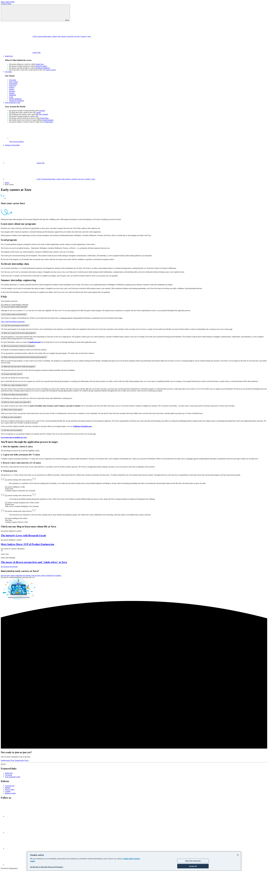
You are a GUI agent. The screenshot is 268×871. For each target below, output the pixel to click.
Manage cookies (10, 793)
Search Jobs (36, 52)
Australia (42, 110)
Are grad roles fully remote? (12, 374)
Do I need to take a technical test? (14, 314)
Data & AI (12, 85)
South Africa (44, 118)
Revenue (12, 91)
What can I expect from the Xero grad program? (18, 333)
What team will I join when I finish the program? (18, 366)
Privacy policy (10, 789)
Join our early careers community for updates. (31, 575)
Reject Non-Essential (193, 861)
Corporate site (9, 786)
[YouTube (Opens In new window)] (20, 849)
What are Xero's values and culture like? (16, 402)
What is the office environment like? (14, 394)
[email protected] (35, 342)
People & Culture (41, 66)
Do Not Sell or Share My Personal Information (46, 867)
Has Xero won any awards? (12, 430)
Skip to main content (7, 2)
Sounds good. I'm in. (15, 760)
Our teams (12, 80)
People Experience (15, 99)
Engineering (13, 84)
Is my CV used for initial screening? (14, 307)
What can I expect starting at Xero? (14, 385)
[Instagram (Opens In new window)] (20, 865)
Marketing (12, 95)
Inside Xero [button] (9, 56)
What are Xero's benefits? (11, 417)
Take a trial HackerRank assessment (13, 321)
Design (11, 89)
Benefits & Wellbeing (42, 68)
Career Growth (51, 70)
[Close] (238, 855)
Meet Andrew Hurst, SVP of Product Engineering (27, 544)
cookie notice (128, 858)
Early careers (13, 82)
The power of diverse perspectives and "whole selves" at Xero (34, 562)
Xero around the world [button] (12, 102)
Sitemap (7, 787)
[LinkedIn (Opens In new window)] (20, 832)
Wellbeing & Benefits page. (82, 426)
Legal (11, 97)
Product (11, 87)
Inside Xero (40, 64)
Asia (36, 116)
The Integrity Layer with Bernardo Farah (23, 535)
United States (48, 122)
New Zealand (43, 114)
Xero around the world (12, 777)
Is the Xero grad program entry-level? (15, 325)
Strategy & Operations (16, 100)
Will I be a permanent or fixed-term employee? (18, 346)
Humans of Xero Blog (12, 145)
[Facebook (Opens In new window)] (20, 816)
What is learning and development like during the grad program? (24, 357)
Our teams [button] (8, 72)
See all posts (9, 566)
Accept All (193, 866)
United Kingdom (47, 120)
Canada (38, 112)
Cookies (7, 791)
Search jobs (40, 163)
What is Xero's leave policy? (12, 409)
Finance (11, 93)
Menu (67, 20)
